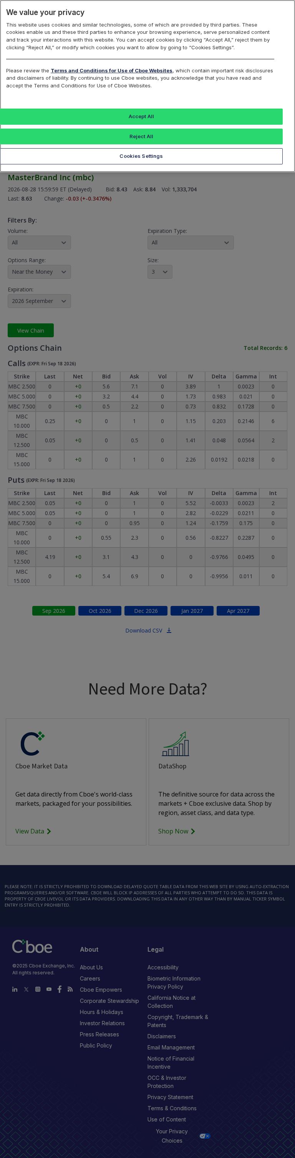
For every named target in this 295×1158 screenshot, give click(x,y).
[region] (147, 86)
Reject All (141, 136)
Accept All (141, 116)
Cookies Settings (141, 156)
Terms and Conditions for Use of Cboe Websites (111, 70)
